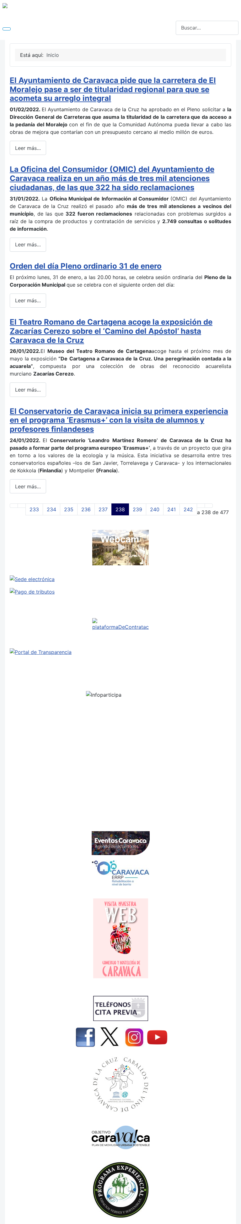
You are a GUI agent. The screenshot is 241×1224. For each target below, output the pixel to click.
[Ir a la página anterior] (22, 505)
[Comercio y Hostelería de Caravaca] (120, 938)
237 (103, 509)
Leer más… (28, 148)
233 (34, 509)
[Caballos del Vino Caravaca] (120, 1084)
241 (171, 509)
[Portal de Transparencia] (120, 652)
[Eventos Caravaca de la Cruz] (120, 843)
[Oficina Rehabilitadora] (120, 873)
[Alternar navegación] (7, 28)
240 (154, 509)
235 (68, 509)
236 (86, 509)
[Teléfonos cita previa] (120, 1008)
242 (188, 509)
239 (137, 509)
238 (120, 509)
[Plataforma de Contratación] (120, 624)
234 (51, 509)
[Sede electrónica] (120, 579)
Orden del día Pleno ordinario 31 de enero (86, 266)
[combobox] (207, 28)
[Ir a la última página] (209, 505)
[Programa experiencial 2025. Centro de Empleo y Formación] (120, 1190)
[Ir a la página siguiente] (201, 505)
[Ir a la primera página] (14, 505)
